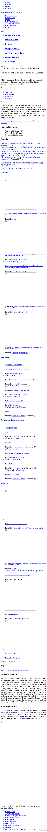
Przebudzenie (8, 463)
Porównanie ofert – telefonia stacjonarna (16, 524)
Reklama (8, 5)
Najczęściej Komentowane (12, 420)
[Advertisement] (23, 772)
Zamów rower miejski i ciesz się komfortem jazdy (18, 575)
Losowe (4, 483)
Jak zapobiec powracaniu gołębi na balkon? (16, 151)
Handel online (10, 18)
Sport (14, 579)
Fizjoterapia (16, 271)
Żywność (15, 384)
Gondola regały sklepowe (12, 653)
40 (35, 447)
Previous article (6, 163)
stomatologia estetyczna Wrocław (9, 670)
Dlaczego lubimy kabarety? (12, 614)
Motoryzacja (9, 823)
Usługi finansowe (11, 25)
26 (35, 468)
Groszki (7, 411)
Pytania (7, 6)
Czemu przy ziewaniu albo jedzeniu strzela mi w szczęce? (21, 143)
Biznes (14, 219)
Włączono (8, 92)
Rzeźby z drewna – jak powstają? (14, 400)
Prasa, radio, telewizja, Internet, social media (27, 528)
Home (3, 68)
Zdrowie (24, 271)
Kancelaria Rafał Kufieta (12, 474)
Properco (7, 432)
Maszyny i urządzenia (20, 259)
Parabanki (8, 27)
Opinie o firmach (11, 16)
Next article (5, 168)
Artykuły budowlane (12, 24)
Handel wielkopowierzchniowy (16, 816)
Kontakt (8, 8)
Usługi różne (16, 658)
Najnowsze (9, 96)
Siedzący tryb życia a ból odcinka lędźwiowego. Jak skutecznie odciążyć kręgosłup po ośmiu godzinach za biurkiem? (24, 266)
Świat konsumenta (18, 416)
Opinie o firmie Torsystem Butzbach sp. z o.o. (17, 453)
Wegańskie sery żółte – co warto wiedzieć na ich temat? (19, 379)
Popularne (5, 357)
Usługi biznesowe (11, 22)
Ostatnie (4, 172)
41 (35, 436)
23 (35, 479)
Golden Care (8, 442)
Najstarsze (8, 98)
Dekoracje (16, 405)
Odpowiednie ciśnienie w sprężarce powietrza (17, 390)
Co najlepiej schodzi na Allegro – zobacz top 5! (17, 369)
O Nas (7, 3)
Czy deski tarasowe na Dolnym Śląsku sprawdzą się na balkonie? (23, 147)
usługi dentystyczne (23, 670)
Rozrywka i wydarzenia (20, 618)
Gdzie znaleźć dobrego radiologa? (21, 168)
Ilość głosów (9, 94)
